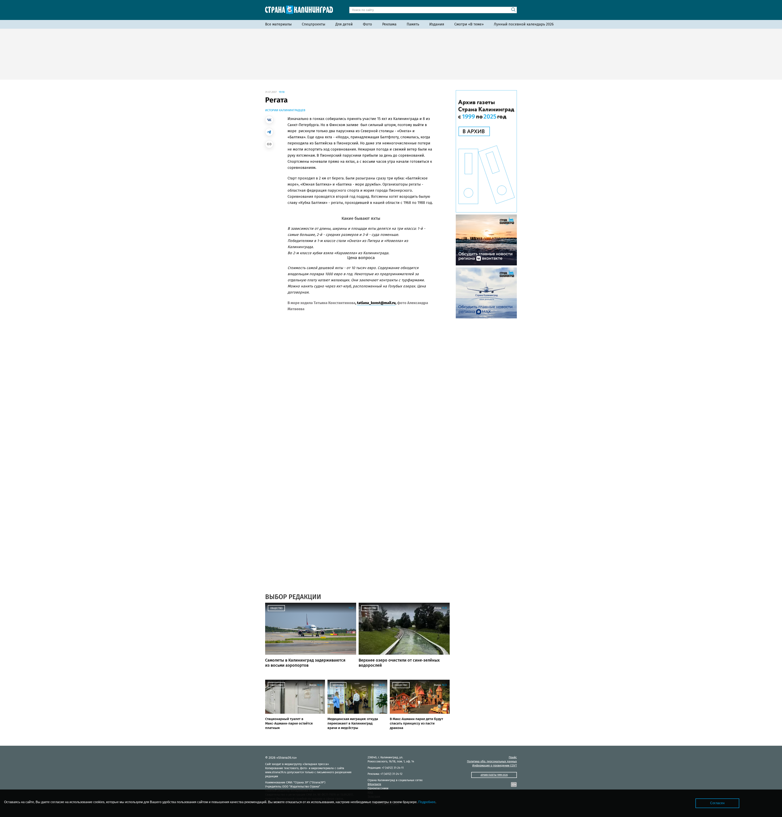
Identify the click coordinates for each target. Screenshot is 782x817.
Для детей (344, 24)
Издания (436, 24)
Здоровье (338, 685)
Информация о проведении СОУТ (494, 765)
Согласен (717, 803)
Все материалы (278, 24)
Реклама (389, 24)
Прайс (513, 757)
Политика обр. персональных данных (492, 761)
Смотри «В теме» (469, 24)
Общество (276, 608)
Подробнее (426, 802)
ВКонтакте (374, 784)
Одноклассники (378, 788)
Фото (367, 24)
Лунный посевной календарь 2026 (524, 24)
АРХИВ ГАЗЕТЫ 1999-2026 (494, 775)
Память (413, 24)
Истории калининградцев (285, 110)
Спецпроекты (313, 24)
